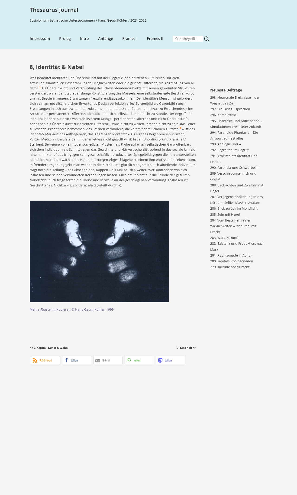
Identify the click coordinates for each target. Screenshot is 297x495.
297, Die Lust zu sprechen (230, 109)
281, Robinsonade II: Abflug (231, 255)
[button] (45, 360)
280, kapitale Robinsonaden (231, 261)
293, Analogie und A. (226, 144)
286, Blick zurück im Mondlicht (234, 208)
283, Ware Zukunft (224, 237)
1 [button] (40, 87)
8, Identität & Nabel (57, 67)
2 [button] (180, 128)
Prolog (65, 38)
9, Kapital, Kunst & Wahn (51, 348)
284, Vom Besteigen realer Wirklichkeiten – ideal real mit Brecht (233, 226)
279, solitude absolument (229, 267)
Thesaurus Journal (54, 9)
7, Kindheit (184, 348)
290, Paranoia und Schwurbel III (234, 167)
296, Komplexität (223, 115)
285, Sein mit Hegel (225, 214)
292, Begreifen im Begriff (229, 150)
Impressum (40, 38)
